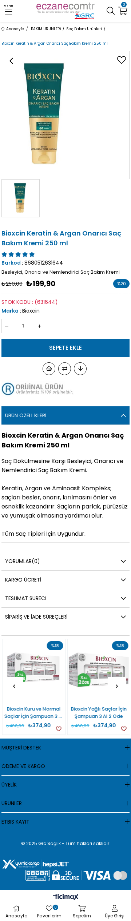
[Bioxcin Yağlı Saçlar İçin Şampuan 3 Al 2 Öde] (98, 670)
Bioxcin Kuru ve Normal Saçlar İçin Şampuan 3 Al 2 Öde (33, 712)
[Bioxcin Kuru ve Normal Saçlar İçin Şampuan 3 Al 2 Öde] (33, 670)
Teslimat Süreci (25, 598)
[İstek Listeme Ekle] (49, 368)
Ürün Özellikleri (25, 415)
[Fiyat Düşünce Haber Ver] (80, 368)
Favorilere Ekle (58, 729)
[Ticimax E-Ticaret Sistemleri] (66, 897)
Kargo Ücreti (23, 579)
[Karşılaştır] (64, 368)
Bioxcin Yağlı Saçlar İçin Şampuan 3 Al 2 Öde (98, 712)
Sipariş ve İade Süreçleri (36, 616)
